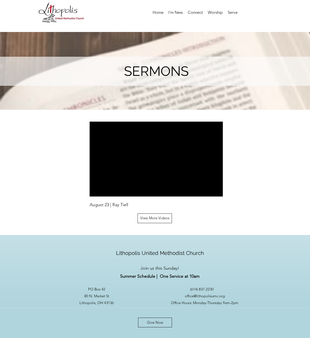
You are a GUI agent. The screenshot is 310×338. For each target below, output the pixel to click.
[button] (175, 12)
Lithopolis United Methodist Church (160, 253)
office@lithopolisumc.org (205, 296)
